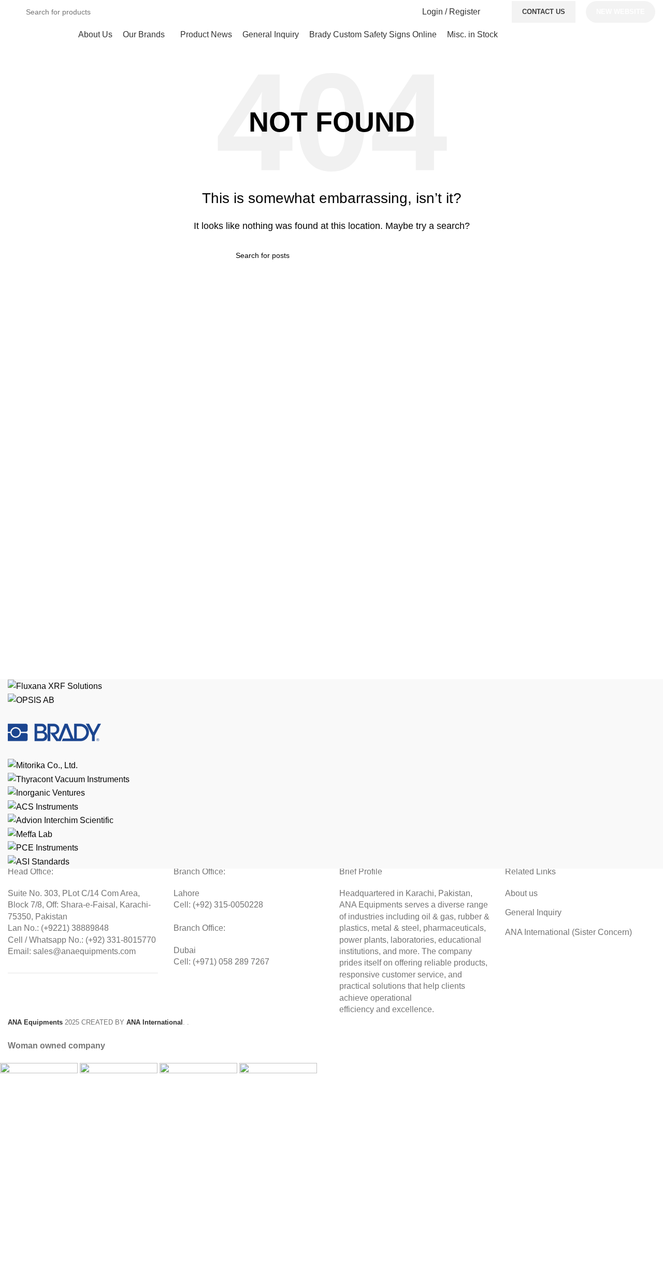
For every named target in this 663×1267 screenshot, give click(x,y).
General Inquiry (533, 912)
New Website (620, 12)
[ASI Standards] (331, 774)
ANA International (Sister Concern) (568, 932)
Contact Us (543, 12)
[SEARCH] (400, 12)
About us (521, 893)
